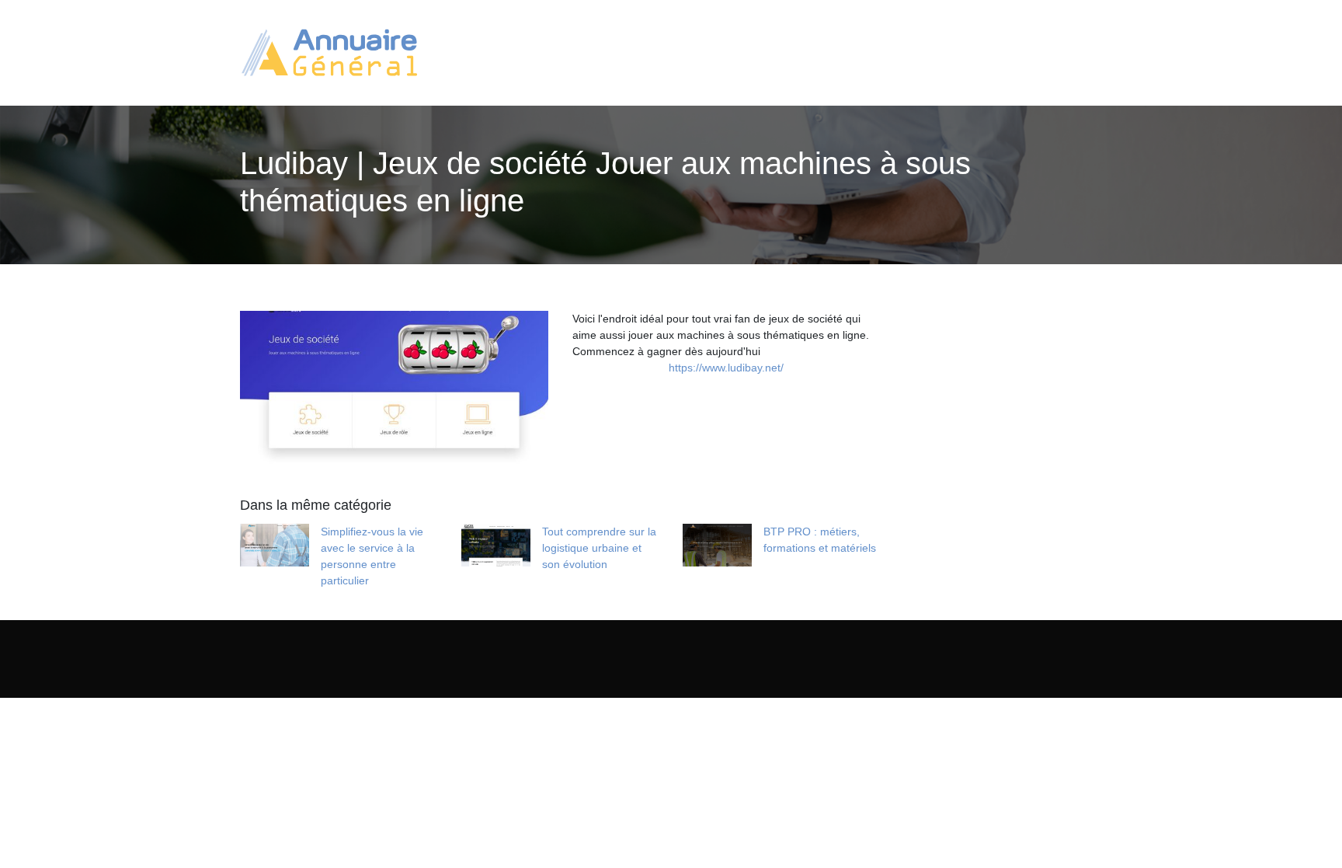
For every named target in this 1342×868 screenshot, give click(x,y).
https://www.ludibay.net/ (726, 367)
